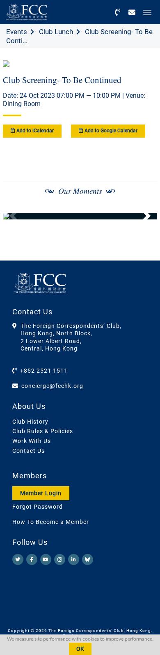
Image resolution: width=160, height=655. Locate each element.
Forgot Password (37, 506)
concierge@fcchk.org (52, 386)
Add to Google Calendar (110, 131)
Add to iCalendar (34, 131)
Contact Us (28, 450)
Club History (30, 421)
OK (80, 649)
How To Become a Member (50, 522)
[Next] (142, 216)
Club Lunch (56, 32)
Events (16, 32)
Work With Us (31, 441)
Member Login (41, 493)
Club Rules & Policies (42, 431)
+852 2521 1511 (44, 370)
